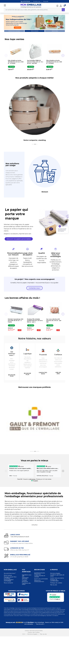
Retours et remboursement (39, 581)
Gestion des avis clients (57, 578)
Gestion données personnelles (34, 630)
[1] (16, 622)
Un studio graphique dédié (19, 557)
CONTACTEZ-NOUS (43, 373)
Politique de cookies (56, 582)
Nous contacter (8, 582)
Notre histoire (8, 575)
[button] (19, 239)
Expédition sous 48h (26, 575)
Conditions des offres (26, 584)
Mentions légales (55, 573)
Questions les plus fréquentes (39, 573)
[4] (21, 622)
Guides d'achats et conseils (39, 576)
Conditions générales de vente (57, 575)
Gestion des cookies (34, 632)
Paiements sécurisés (25, 578)
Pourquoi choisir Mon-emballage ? (10, 577)
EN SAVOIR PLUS (11, 375)
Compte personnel (25, 581)
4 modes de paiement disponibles (21, 543)
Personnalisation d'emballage (9, 580)
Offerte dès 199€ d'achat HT (19, 550)
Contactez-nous (36, 1)
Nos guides (45, 1)
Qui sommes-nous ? (10, 573)
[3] (19, 622)
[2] (18, 622)
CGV (23, 634)
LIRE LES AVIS (58, 373)
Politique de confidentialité (54, 580)
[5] (22, 622)
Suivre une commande (41, 578)
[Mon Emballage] (30, 5)
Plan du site (53, 584)
